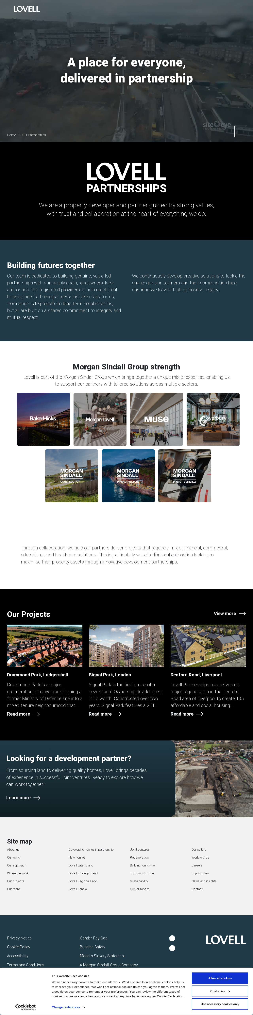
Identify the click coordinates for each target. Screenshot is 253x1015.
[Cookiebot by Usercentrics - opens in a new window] (25, 1007)
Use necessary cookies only (220, 1004)
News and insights (204, 881)
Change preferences (66, 1007)
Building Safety (92, 947)
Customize (217, 991)
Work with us (200, 857)
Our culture (199, 849)
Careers (197, 865)
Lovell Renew (78, 889)
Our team (13, 889)
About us (13, 849)
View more (225, 613)
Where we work (18, 873)
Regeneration (139, 857)
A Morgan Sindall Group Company (109, 965)
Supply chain (200, 873)
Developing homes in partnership (91, 849)
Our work (13, 857)
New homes (77, 857)
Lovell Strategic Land (83, 873)
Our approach (16, 865)
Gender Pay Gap (94, 938)
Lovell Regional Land (83, 881)
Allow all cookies (220, 978)
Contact (197, 889)
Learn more (18, 797)
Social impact (139, 889)
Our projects (15, 881)
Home (11, 135)
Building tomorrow (142, 865)
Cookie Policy (18, 947)
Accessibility (17, 956)
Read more (18, 714)
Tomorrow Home (142, 873)
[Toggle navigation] (7, 9)
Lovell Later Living (81, 865)
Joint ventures (140, 849)
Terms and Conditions (25, 965)
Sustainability (139, 881)
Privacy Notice (19, 938)
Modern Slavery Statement (102, 956)
